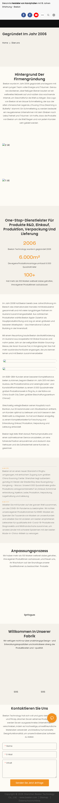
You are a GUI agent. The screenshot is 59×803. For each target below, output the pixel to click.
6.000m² (29, 257)
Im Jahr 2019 (5, 468)
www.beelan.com (28, 797)
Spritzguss (29, 614)
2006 (29, 243)
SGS (16, 691)
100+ (29, 275)
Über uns (15, 42)
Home (5, 42)
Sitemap (44, 797)
